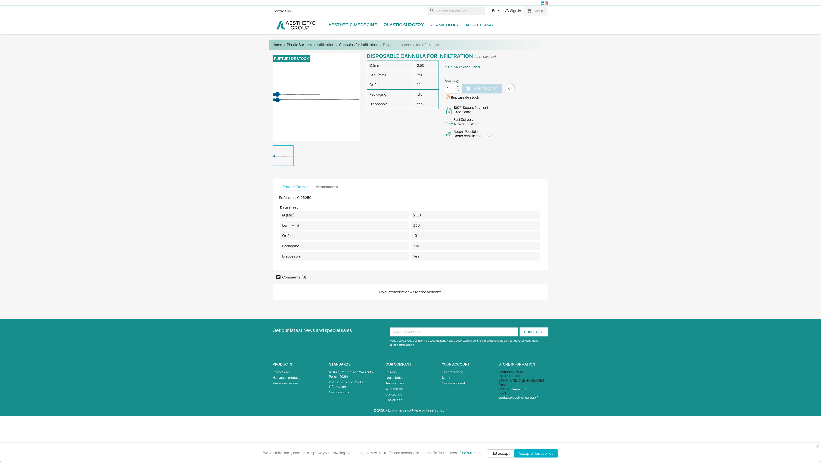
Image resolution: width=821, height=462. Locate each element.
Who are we (394, 389)
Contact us (282, 11)
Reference (288, 197)
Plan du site (393, 400)
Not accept (501, 453)
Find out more (470, 453)
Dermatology (445, 25)
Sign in (447, 378)
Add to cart (481, 88)
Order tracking (452, 372)
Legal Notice (394, 378)
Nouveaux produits (287, 378)
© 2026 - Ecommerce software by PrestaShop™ (410, 410)
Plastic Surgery (404, 25)
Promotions (281, 372)
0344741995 (518, 389)
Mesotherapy (480, 25)
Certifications (339, 392)
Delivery (391, 372)
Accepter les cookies (536, 453)
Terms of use (395, 383)
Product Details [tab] (295, 186)
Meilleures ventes (286, 383)
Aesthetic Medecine (352, 25)
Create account (453, 383)
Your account (456, 364)
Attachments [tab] (327, 186)
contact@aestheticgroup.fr (518, 397)
